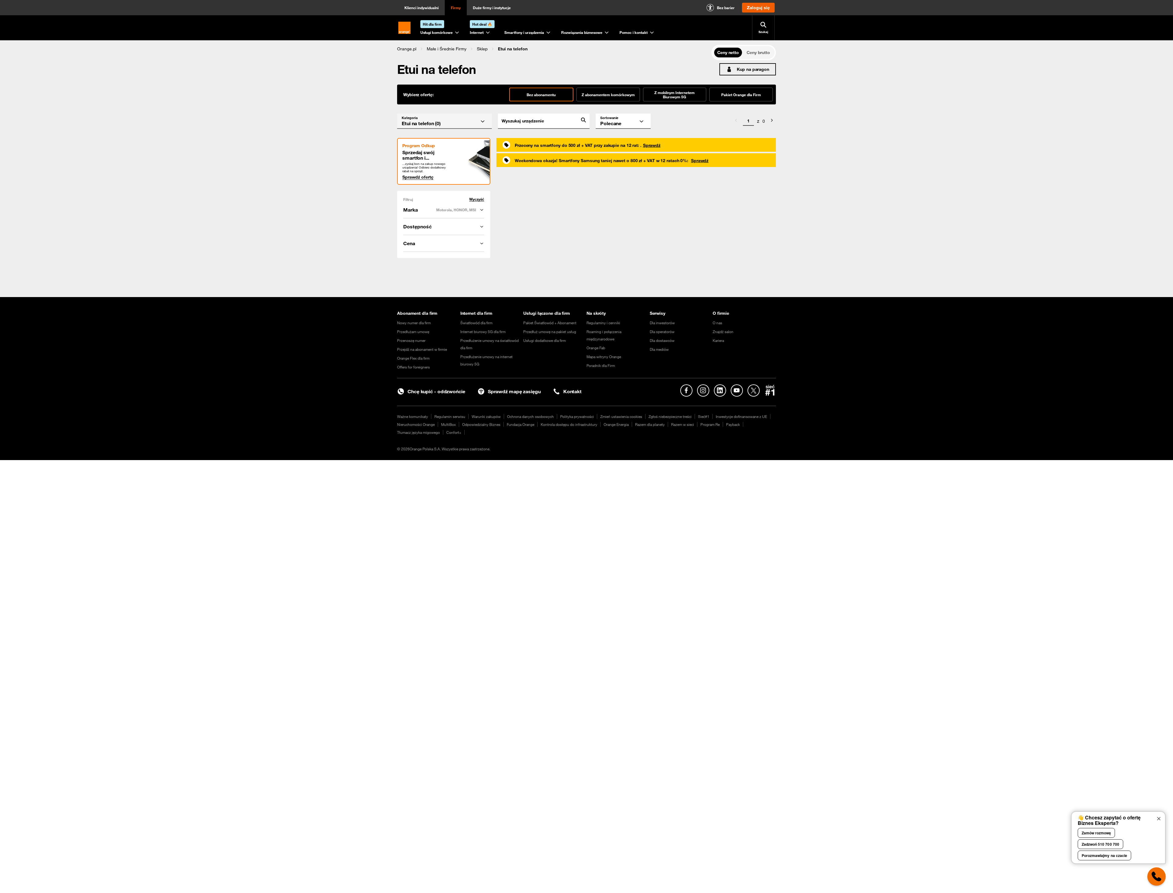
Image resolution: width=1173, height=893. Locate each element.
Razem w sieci (682, 424)
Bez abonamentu (541, 94)
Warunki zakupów (486, 416)
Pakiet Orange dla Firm (741, 94)
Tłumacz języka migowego (418, 432)
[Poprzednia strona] (736, 121)
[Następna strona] (772, 121)
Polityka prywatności (577, 416)
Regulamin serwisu (449, 416)
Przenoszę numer (411, 340)
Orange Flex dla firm (413, 358)
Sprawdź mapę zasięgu (514, 391)
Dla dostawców (662, 340)
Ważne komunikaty (412, 416)
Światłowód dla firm (476, 322)
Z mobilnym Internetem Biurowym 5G (674, 94)
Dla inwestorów (662, 322)
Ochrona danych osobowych (530, 416)
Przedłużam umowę (413, 331)
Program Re (710, 424)
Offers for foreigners (413, 367)
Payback (733, 424)
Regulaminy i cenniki (603, 322)
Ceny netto (728, 52)
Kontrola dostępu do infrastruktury (569, 424)
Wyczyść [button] (476, 199)
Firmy (456, 7)
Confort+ (453, 432)
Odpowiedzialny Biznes (481, 424)
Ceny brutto (758, 52)
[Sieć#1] (770, 390)
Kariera (718, 340)
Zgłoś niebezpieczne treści (670, 416)
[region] (554, 49)
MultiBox (448, 424)
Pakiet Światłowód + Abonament (549, 322)
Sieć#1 (703, 416)
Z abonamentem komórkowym (608, 94)
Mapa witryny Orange (603, 356)
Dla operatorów (662, 331)
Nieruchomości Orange (416, 424)
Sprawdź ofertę (417, 177)
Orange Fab (595, 347)
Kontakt (572, 391)
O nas (717, 322)
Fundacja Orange (520, 424)
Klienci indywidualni (421, 7)
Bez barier (726, 7)
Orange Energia (616, 424)
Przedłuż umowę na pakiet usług (549, 331)
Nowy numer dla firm (414, 322)
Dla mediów (659, 349)
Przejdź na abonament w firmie (422, 349)
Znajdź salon (723, 331)
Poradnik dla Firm (600, 365)
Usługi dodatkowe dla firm (544, 340)
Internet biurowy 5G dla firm (483, 331)
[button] (406, 48)
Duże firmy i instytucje (492, 7)
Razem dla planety (650, 424)
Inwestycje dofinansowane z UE (741, 416)
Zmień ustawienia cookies (621, 416)
